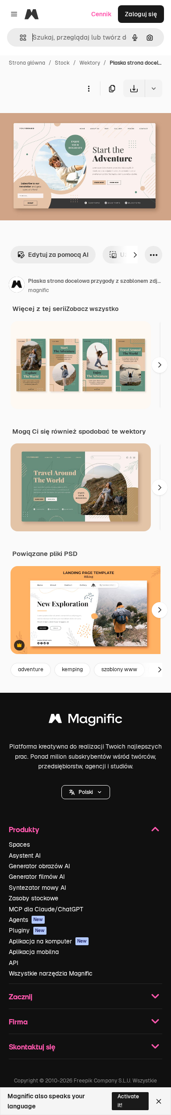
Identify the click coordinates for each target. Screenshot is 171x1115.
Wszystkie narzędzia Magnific (51, 973)
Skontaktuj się (32, 1046)
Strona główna (27, 62)
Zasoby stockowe (33, 898)
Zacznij (20, 996)
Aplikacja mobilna (34, 952)
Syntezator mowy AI (37, 888)
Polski (85, 792)
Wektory (89, 62)
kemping (72, 669)
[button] (85, 792)
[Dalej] (135, 254)
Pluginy (27, 930)
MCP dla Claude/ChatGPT (46, 909)
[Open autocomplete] (19, 37)
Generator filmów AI (37, 877)
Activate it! (128, 1100)
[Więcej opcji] (88, 88)
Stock (62, 62)
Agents (26, 920)
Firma (18, 1021)
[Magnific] (85, 720)
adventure (30, 669)
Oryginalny (60, 117)
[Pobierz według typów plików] (153, 88)
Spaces (19, 844)
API (13, 963)
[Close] (159, 1101)
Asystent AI (25, 855)
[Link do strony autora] (17, 286)
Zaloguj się (141, 14)
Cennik (101, 14)
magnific (38, 290)
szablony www (119, 669)
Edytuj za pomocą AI (58, 255)
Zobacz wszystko (92, 309)
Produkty (24, 829)
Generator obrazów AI (39, 866)
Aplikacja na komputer (48, 941)
